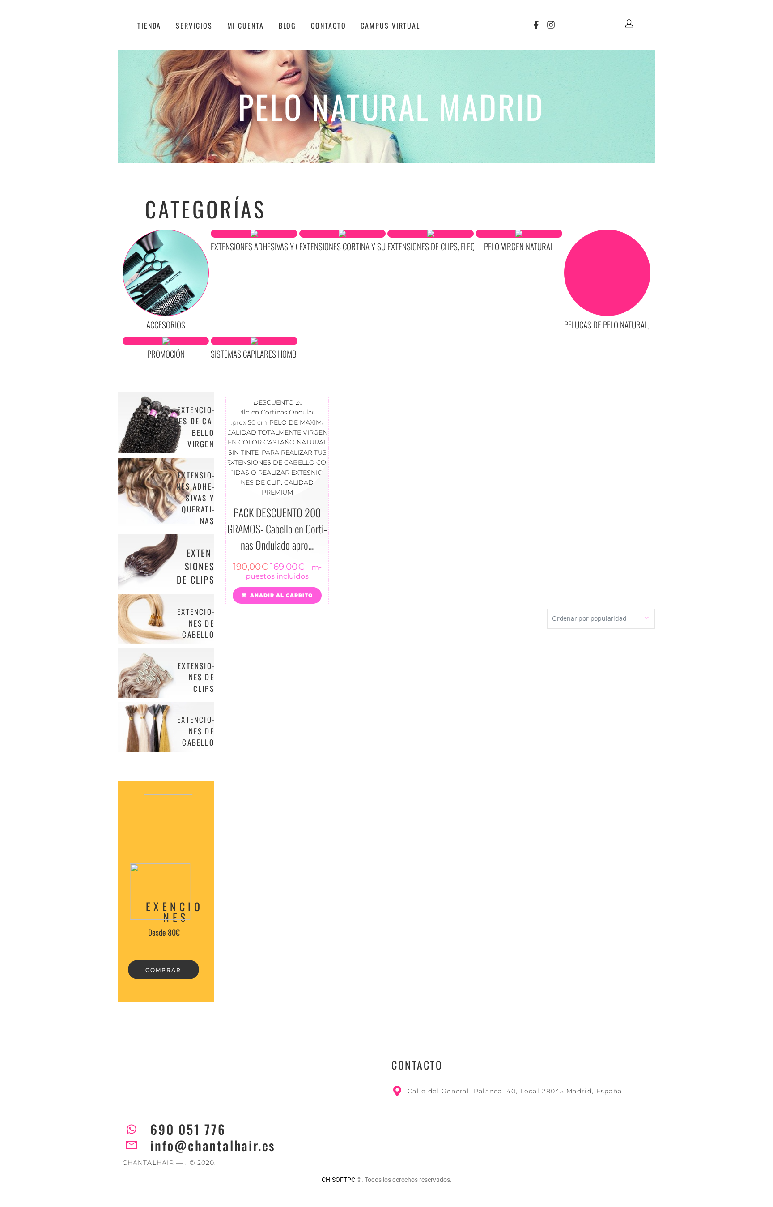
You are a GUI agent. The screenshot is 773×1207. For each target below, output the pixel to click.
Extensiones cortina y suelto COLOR (360, 246)
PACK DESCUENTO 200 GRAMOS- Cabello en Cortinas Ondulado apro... (277, 528)
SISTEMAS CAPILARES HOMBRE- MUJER (270, 353)
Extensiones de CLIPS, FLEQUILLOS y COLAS (455, 246)
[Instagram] (551, 25)
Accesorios (165, 324)
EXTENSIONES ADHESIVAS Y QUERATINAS (195, 497)
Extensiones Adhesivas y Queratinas (272, 246)
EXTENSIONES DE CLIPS (195, 566)
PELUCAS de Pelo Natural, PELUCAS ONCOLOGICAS (643, 324)
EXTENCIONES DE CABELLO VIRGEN (194, 427)
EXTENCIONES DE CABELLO (195, 623)
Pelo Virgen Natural (518, 246)
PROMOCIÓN (166, 353)
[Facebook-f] (536, 25)
